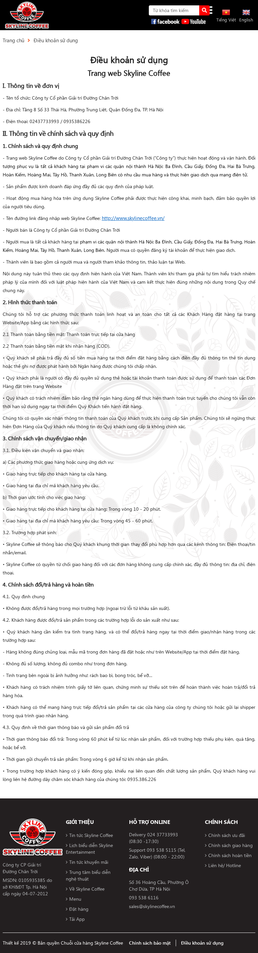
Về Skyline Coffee (86, 889)
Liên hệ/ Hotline (224, 865)
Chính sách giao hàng (230, 845)
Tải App (77, 919)
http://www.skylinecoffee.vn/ (133, 218)
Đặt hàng (78, 909)
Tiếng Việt (226, 19)
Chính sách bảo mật (150, 943)
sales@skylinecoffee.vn (152, 906)
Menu (75, 899)
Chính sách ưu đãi (226, 835)
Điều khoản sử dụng (56, 40)
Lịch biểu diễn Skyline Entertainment (89, 848)
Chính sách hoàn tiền (230, 855)
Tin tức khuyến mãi (88, 862)
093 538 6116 (144, 897)
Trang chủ (13, 40)
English (246, 19)
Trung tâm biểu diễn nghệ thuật (88, 875)
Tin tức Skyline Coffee (91, 835)
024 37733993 (162, 834)
